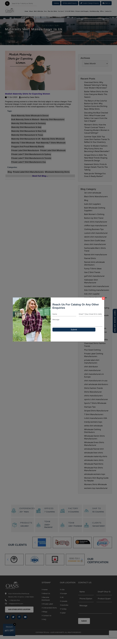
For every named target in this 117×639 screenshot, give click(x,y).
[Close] (103, 298)
